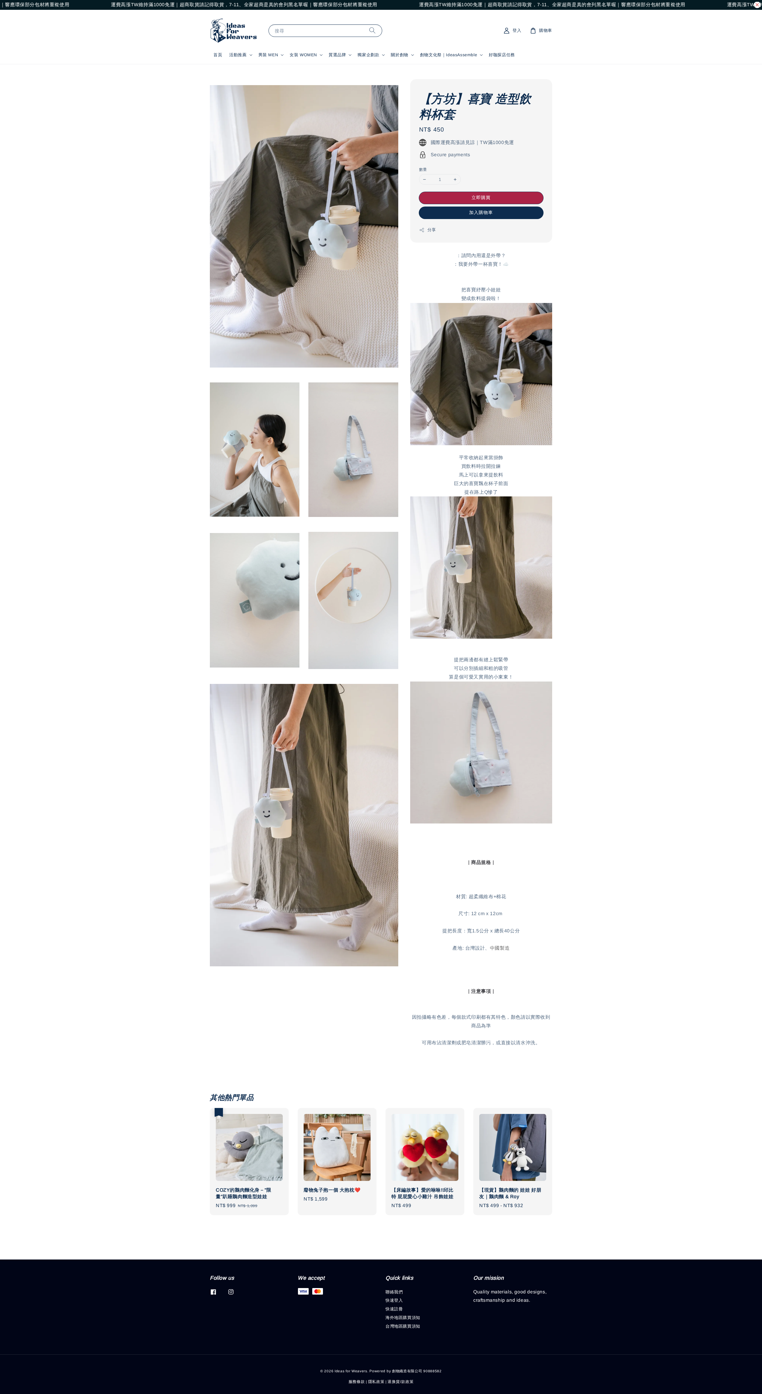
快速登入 (394, 1300)
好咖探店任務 (502, 54)
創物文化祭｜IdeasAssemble (448, 54)
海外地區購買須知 (402, 1317)
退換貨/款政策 (400, 1381)
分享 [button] (431, 229)
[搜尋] (372, 30)
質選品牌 (337, 54)
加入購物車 (481, 212)
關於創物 (399, 54)
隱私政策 (376, 1381)
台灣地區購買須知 (402, 1326)
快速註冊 (394, 1309)
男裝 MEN (268, 54)
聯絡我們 (394, 1292)
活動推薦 (237, 54)
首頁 (217, 54)
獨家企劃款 (368, 54)
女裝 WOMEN (303, 54)
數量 (423, 169)
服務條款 (357, 1381)
